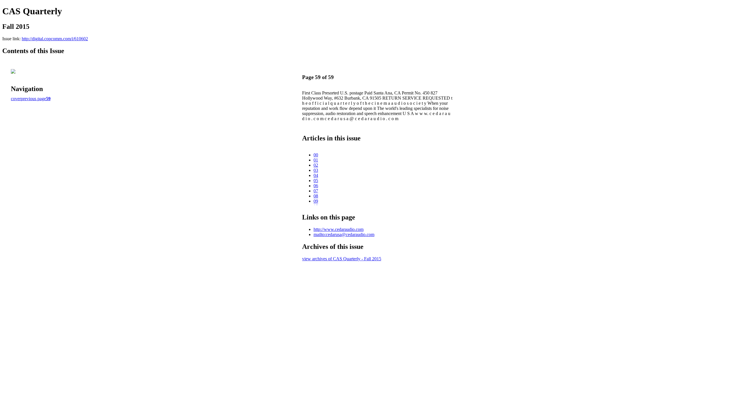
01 (316, 160)
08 (316, 196)
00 (316, 154)
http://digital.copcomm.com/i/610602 (55, 38)
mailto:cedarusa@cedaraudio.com (344, 234)
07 (316, 190)
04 (316, 175)
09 (316, 201)
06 (316, 185)
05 (316, 180)
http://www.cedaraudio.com (339, 229)
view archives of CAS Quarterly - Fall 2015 (341, 258)
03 (316, 170)
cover (16, 98)
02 (316, 165)
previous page (33, 98)
